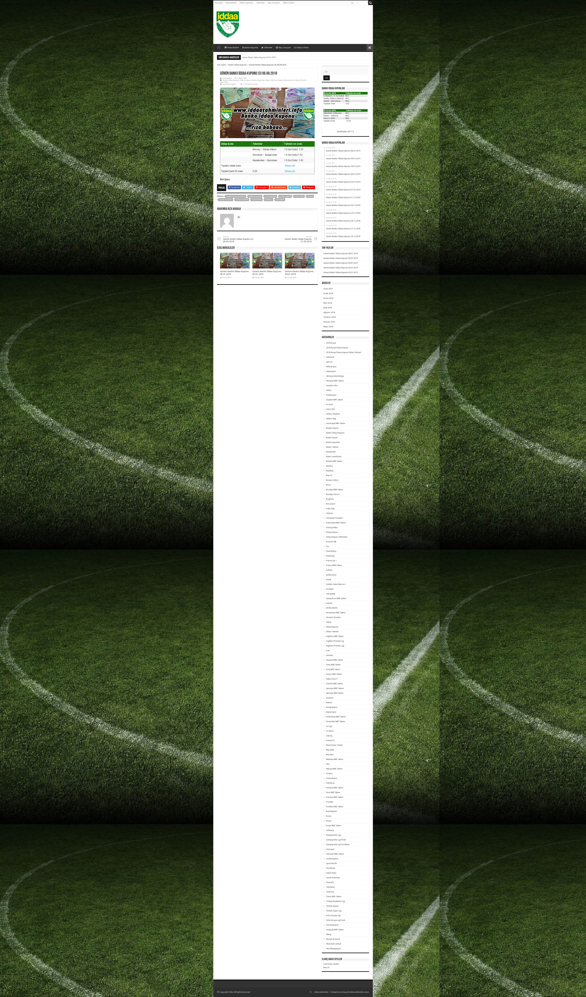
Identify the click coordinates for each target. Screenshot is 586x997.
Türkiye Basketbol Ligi (335, 901)
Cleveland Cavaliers (334, 518)
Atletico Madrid (333, 414)
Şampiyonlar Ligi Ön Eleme (338, 844)
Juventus (329, 698)
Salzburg (330, 830)
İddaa (280, 80)
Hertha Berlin (331, 608)
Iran (328, 650)
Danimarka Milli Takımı (336, 523)
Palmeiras (330, 783)
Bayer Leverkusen (333, 456)
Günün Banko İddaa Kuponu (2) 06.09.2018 (238, 239)
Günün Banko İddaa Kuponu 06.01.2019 (340, 253)
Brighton (330, 499)
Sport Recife (331, 863)
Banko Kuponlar (246, 3)
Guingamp (330, 594)
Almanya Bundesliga (335, 376)
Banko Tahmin (271, 80)
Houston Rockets (333, 617)
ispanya (329, 655)
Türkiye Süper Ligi (334, 911)
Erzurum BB (331, 541)
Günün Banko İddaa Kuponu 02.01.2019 (259, 57)
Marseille (330, 750)
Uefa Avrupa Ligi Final (335, 920)
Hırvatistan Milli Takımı (335, 612)
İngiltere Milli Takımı (335, 636)
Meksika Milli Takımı (334, 759)
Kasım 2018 (328, 298)
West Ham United (333, 944)
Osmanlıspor (331, 778)
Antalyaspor (331, 395)
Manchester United (334, 745)
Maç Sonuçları (274, 3)
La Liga (329, 726)
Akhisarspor (331, 366)
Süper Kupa (331, 873)
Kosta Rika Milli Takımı (335, 721)
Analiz (328, 390)
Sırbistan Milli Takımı (335, 854)
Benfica (329, 466)
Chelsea (329, 513)
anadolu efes (332, 385)
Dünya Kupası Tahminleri (336, 537)
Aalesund (330, 357)
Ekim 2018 (327, 303)
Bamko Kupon (332, 428)
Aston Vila (330, 409)
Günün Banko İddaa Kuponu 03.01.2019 (340, 267)
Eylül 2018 (327, 307)
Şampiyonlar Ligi (333, 835)
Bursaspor (330, 504)
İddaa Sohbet (288, 3)
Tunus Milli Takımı (333, 896)
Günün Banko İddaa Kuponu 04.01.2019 (340, 263)
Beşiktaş (330, 470)
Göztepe (330, 589)
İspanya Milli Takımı (334, 660)
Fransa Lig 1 (331, 560)
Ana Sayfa (221, 65)
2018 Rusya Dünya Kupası (337, 347)
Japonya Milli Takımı (334, 693)
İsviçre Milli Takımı (334, 674)
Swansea (330, 882)
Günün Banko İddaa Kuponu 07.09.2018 (298, 239)
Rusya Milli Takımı (333, 825)
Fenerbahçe (331, 551)
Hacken (329, 603)
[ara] (370, 2)
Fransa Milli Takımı (334, 565)
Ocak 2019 (328, 289)
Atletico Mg (331, 418)
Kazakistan (256, 200)
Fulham (329, 570)
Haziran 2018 (329, 322)
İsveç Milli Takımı (333, 664)
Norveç (269, 200)
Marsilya (329, 754)
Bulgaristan (270, 196)
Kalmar (329, 702)
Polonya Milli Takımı (334, 797)
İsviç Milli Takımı (333, 669)
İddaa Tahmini (300, 80)
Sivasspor (330, 849)
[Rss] (352, 3)
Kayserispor (331, 712)
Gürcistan (299, 196)
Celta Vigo (330, 508)
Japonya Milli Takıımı (335, 688)
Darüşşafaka (331, 527)
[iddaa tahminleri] (228, 24)
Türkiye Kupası (332, 906)
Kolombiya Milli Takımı (335, 717)
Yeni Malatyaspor (333, 948)
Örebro (329, 773)
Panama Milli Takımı (334, 788)
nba (327, 764)
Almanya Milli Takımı (335, 381)
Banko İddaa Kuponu (237, 65)
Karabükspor (331, 707)
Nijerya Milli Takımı (334, 769)
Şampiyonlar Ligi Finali (336, 840)
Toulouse (330, 892)
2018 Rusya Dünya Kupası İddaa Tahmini (343, 352)
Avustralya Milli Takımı (335, 423)
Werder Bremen (333, 939)
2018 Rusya (331, 343)
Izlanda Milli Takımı (334, 683)
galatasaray (331, 575)
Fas (327, 546)
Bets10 (329, 475)
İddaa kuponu (288, 80)
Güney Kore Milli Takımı (336, 598)
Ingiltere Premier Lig (335, 641)
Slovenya (280, 200)
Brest (328, 485)
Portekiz (329, 802)
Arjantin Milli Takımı (334, 400)
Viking (328, 934)
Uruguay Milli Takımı (335, 929)
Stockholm (330, 868)
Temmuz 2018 (329, 317)
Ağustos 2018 (329, 312)
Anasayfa (219, 3)
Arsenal (329, 404)
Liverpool (330, 740)
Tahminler (260, 3)
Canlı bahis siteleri (331, 964)
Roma (328, 816)
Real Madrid (331, 811)
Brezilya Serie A (333, 494)
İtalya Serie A (331, 679)
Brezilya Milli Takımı (334, 489)
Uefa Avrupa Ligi (333, 915)
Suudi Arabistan (333, 877)
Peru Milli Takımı (333, 792)
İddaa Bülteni (231, 3)
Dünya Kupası (332, 532)
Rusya (328, 821)
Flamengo (330, 556)
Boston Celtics (332, 480)
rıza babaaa (227, 78)
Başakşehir (331, 452)
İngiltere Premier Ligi (335, 646)
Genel (328, 579)
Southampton (332, 858)
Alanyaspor (331, 371)
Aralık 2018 (328, 293)
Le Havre (330, 731)
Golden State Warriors (335, 584)
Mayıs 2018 (328, 326)
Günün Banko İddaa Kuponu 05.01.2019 (340, 258)
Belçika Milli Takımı (334, 461)
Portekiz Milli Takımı (334, 806)
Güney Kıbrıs (285, 196)
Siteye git (290, 165)
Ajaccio (329, 362)
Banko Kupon (245, 80)
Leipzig (329, 735)
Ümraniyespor (332, 925)
